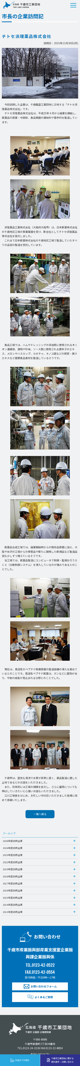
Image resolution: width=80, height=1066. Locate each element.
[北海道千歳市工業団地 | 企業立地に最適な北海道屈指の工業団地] (21, 5)
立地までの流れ (22, 1060)
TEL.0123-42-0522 (40, 965)
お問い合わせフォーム (44, 986)
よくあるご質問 (44, 997)
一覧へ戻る (40, 814)
